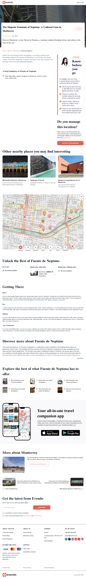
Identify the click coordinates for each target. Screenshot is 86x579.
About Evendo (27, 532)
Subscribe (41, 507)
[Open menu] (82, 2)
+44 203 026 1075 (70, 532)
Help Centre (26, 548)
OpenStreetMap (8, 195)
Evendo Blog (6, 535)
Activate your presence (70, 143)
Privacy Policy (37, 515)
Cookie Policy (27, 515)
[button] (43, 221)
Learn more (67, 137)
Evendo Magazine (8, 539)
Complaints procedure (29, 552)
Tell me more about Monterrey (38, 464)
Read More (80, 358)
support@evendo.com (71, 535)
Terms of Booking (49, 567)
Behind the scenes (28, 535)
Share (80, 29)
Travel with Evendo (8, 532)
